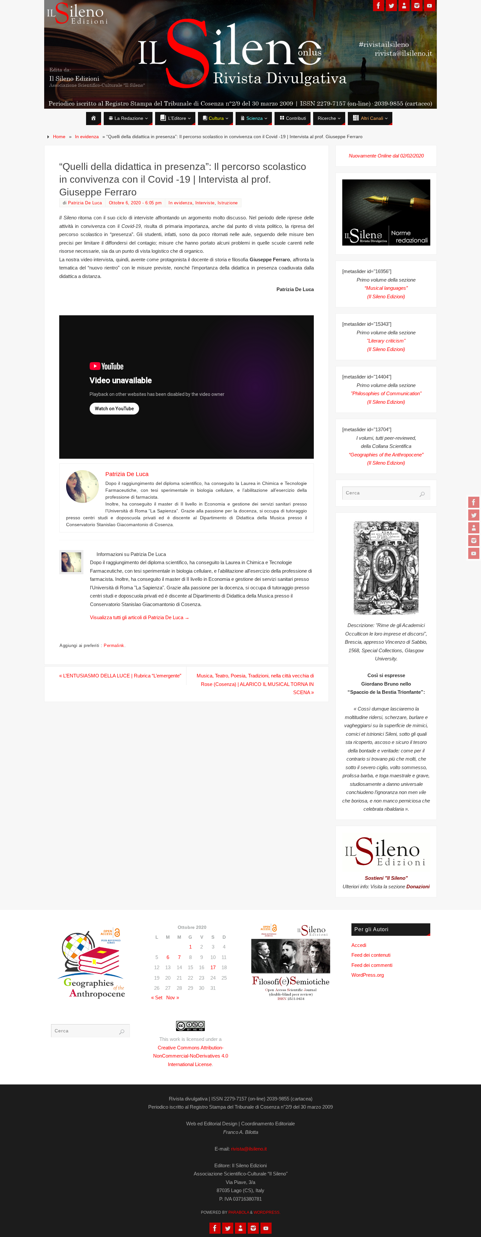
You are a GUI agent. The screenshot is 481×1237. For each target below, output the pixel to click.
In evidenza (87, 136)
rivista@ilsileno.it (249, 1149)
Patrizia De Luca (85, 202)
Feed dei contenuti (370, 955)
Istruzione (228, 202)
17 (213, 967)
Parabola (238, 1212)
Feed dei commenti (371, 965)
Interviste (205, 202)
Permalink (114, 645)
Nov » (172, 997)
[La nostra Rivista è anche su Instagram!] (473, 540)
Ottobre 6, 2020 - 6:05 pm (135, 202)
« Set (156, 997)
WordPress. (267, 1212)
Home (59, 136)
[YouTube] (473, 553)
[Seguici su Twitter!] (473, 515)
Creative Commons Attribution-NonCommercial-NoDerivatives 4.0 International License (190, 1056)
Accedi (358, 945)
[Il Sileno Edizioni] (473, 527)
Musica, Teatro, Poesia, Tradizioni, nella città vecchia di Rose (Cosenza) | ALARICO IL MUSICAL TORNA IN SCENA (255, 684)
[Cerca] (422, 494)
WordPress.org (367, 975)
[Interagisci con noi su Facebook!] (473, 502)
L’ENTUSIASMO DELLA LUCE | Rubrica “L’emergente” (120, 675)
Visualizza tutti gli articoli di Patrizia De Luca (139, 617)
